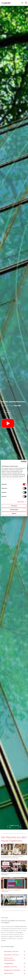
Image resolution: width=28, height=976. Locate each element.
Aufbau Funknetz (8, 973)
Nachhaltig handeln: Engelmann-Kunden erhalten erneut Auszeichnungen (12, 857)
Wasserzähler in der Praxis (11, 955)
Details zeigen (21, 501)
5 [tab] (17, 825)
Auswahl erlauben (14, 509)
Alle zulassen (14, 505)
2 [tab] (12, 825)
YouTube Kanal (7, 412)
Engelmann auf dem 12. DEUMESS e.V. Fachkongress (11, 890)
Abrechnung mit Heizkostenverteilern (9, 959)
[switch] (25, 488)
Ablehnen (14, 513)
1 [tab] (10, 825)
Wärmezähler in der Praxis (11, 951)
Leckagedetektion (8, 963)
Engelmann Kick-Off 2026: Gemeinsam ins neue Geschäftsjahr (13, 873)
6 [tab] (10, 827)
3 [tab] (14, 825)
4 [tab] (15, 825)
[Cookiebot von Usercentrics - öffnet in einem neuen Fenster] (21, 461)
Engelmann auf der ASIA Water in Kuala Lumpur (14, 907)
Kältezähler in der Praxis (10, 967)
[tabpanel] (14, 418)
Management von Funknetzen (12, 970)
